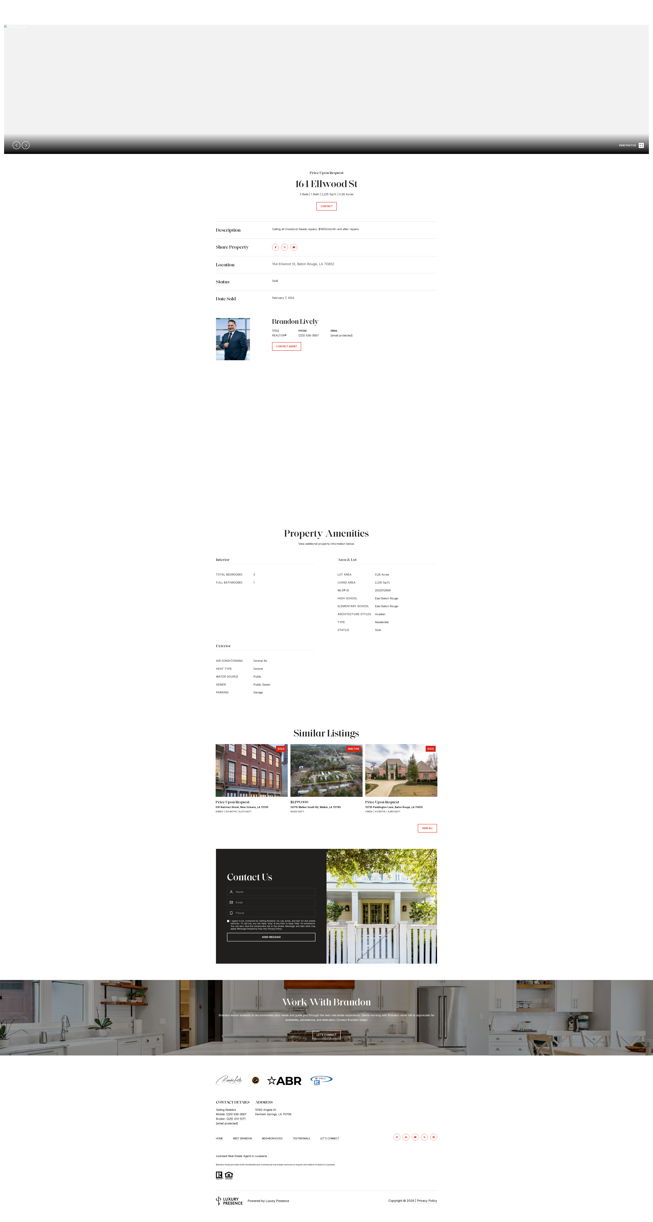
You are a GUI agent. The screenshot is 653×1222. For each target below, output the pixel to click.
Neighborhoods (272, 1138)
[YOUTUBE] (415, 1137)
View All (427, 828)
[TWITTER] (424, 1137)
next (26, 145)
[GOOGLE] (433, 1137)
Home (219, 1138)
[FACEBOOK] (397, 1137)
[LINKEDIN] (406, 1137)
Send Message (271, 937)
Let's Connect (329, 1138)
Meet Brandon (242, 1138)
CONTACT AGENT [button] (286, 346)
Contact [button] (327, 206)
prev (16, 145)
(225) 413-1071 (236, 1118)
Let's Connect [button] (327, 1034)
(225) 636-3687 (308, 335)
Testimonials (301, 1138)
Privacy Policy (275, 928)
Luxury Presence (277, 1201)
